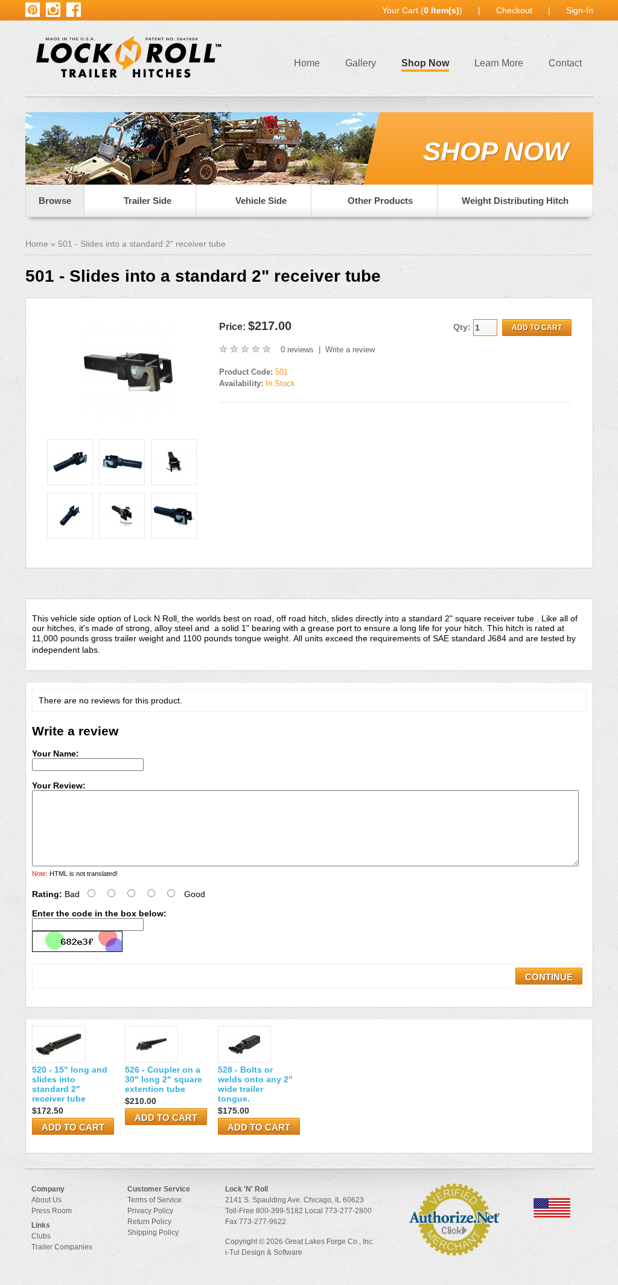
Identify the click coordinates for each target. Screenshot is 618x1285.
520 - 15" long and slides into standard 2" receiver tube (69, 1084)
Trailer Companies (61, 1247)
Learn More (498, 63)
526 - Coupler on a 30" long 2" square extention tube (163, 1079)
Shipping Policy (153, 1232)
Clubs (41, 1236)
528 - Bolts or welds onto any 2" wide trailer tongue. (255, 1084)
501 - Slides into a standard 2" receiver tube (142, 244)
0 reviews (297, 349)
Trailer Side (147, 200)
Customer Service (158, 1189)
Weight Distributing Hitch (515, 200)
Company (48, 1189)
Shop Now (425, 63)
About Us (46, 1200)
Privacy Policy (150, 1211)
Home (307, 63)
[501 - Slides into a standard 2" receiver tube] (128, 416)
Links (40, 1225)
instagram (53, 7)
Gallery (360, 63)
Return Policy (149, 1221)
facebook (73, 7)
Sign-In (579, 10)
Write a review (350, 349)
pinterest (32, 7)
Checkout (514, 10)
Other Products (380, 200)
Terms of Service (154, 1200)
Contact (565, 63)
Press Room (51, 1211)
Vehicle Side (261, 200)
